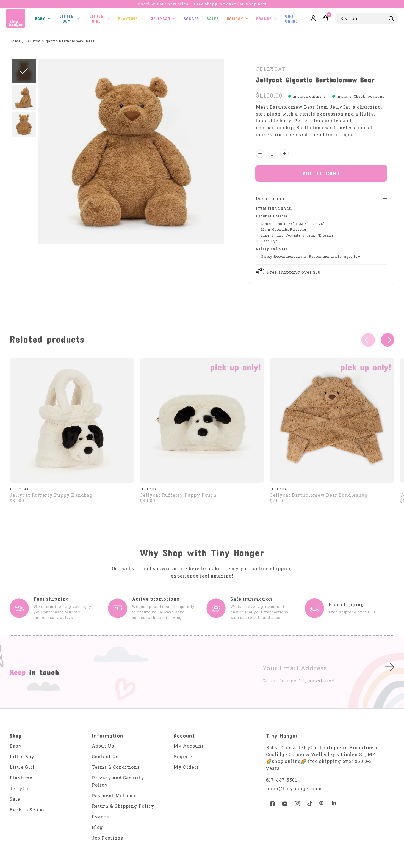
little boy (66, 18)
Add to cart (321, 173)
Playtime (128, 18)
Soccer (191, 18)
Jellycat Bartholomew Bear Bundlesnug (319, 495)
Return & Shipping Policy (123, 806)
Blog (97, 827)
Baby (16, 746)
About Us (103, 746)
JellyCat (161, 18)
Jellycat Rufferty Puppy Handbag (51, 495)
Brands (264, 18)
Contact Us (105, 756)
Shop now (256, 3)
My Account (189, 746)
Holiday (235, 18)
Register (184, 756)
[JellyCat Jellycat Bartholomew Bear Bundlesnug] (332, 420)
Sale (15, 799)
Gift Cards (291, 18)
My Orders (186, 767)
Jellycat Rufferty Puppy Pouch (178, 495)
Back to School (28, 809)
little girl (96, 18)
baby (40, 18)
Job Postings (107, 838)
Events (100, 817)
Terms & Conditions (116, 767)
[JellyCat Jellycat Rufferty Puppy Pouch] (202, 420)
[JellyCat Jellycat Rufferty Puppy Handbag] (72, 420)
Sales (213, 18)
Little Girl (22, 767)
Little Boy (22, 756)
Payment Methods (114, 795)
